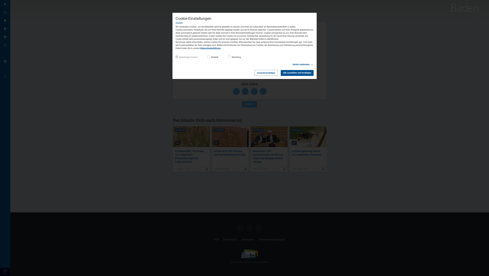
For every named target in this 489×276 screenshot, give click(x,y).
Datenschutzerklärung (210, 48)
